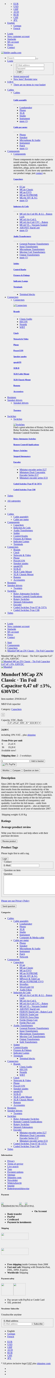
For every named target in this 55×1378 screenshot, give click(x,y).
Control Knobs (20, 536)
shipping (31, 735)
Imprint (10, 1185)
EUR (15, 3)
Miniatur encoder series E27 (33, 469)
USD (15, 6)
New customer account (18, 36)
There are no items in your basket (29, 84)
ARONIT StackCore (30, 227)
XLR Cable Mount (22, 571)
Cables (10, 90)
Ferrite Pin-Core (27, 1022)
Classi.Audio (26, 319)
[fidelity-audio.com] (11, 52)
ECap (22, 186)
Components (13, 151)
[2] (8, 764)
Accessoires (19, 580)
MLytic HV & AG (28, 197)
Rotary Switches (21, 599)
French (16, 28)
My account (13, 42)
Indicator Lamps (21, 541)
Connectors (12, 297)
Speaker (23, 137)
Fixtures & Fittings (22, 538)
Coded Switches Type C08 (26, 610)
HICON (24, 321)
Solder (16, 533)
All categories (14, 501)
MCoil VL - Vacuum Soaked (33, 225)
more (24, 121)
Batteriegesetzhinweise (18, 1188)
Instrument (25, 118)
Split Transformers (28, 1042)
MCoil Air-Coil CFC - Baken (34, 222)
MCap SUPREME (29, 195)
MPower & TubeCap (30, 978)
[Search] (37, 58)
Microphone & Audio (30, 140)
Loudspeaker (26, 107)
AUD (16, 12)
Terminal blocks (27, 294)
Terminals (18, 544)
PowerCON (19, 560)
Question (8, 874)
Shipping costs (14, 1177)
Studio (23, 115)
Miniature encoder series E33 (34, 478)
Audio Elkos (26, 989)
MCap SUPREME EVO (32, 981)
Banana (17, 577)
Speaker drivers (14, 400)
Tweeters (17, 588)
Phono (23, 110)
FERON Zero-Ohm (29, 1017)
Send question (8, 906)
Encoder (17, 604)
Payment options (15, 1172)
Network (24, 957)
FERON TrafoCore (29, 1014)
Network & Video (22, 555)
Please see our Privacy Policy (15, 900)
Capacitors (18, 525)
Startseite (11, 39)
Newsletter (12, 1180)
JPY (15, 20)
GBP (15, 9)
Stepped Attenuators (23, 602)
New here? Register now (25, 79)
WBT (22, 327)
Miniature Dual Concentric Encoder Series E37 (32, 473)
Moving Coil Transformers (32, 252)
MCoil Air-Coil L (28, 219)
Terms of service (15, 1163)
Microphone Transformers (32, 249)
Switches (11, 416)
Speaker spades (20, 563)
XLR (22, 113)
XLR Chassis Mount (23, 574)
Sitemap (11, 1174)
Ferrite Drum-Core (29, 1020)
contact (39, 173)
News (10, 44)
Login (10, 33)
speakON (18, 566)
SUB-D (17, 569)
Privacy (11, 1161)
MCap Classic (26, 189)
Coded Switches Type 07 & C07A (30, 607)
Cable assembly (21, 516)
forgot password (21, 76)
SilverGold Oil (27, 987)
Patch (22, 145)
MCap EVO (25, 192)
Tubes (10, 495)
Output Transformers (30, 255)
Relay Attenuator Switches (26, 593)
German (17, 25)
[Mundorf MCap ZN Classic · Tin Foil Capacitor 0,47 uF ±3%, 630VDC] (27, 664)
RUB (16, 14)
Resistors (11, 397)
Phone (16, 558)
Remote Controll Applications (27, 596)
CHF (15, 17)
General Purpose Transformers (34, 244)
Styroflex (24, 984)
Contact (11, 47)
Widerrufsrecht (14, 1183)
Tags (9, 1169)
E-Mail (7, 865)
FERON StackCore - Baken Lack (36, 1011)
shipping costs (44, 1363)
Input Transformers (29, 246)
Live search (12, 1166)
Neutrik (23, 324)
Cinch (16, 552)
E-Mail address (11, 1321)
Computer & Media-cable (32, 937)
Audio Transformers (23, 530)
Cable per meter (21, 519)
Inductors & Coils (22, 527)
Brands (16, 549)
